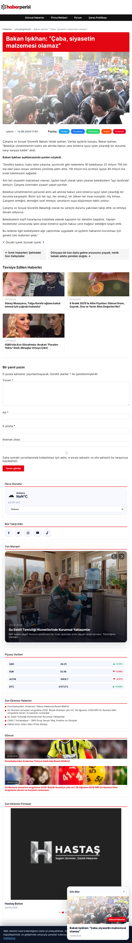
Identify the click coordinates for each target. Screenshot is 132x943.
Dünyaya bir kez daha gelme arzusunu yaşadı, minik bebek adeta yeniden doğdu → (85, 254)
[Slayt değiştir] (60, 912)
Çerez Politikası (98, 17)
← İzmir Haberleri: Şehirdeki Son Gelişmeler (23, 254)
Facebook (78, 131)
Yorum (8, 380)
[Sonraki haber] (121, 556)
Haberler (7, 29)
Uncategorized (23, 29)
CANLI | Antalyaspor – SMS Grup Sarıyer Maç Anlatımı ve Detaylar (42, 720)
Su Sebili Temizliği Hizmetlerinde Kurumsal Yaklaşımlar (36, 716)
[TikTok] (47, 533)
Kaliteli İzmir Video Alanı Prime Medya (27, 724)
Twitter (64, 131)
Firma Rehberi (59, 17)
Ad (5, 412)
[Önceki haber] (114, 556)
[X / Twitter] (18, 533)
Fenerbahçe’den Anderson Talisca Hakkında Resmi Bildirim (38, 706)
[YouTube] (38, 533)
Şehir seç (14, 502)
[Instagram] (28, 533)
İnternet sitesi (11, 439)
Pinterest (119, 131)
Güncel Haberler (34, 17)
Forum (78, 17)
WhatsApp (93, 131)
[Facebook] (9, 533)
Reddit (106, 131)
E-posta (9, 426)
